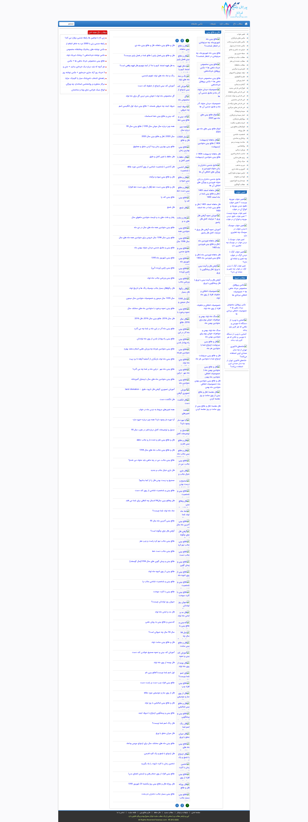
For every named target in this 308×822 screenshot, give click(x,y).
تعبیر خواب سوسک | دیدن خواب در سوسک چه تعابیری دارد (236, 242)
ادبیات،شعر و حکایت (237, 123)
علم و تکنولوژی (240, 76)
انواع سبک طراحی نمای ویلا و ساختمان (88, 90)
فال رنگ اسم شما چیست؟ (163, 723)
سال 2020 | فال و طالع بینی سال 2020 (158, 136)
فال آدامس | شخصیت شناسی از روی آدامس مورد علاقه (151, 166)
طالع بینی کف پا (168, 197)
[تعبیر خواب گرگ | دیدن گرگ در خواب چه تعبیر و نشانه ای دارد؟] (237, 256)
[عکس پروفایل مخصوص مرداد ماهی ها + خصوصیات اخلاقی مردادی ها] (237, 292)
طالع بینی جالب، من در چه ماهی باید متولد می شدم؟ (151, 460)
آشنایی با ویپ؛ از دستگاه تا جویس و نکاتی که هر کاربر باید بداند (236, 337)
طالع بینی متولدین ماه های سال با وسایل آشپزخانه (153, 379)
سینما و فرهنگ (240, 111)
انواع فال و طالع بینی (238, 126)
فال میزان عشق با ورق (165, 733)
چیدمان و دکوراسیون (237, 180)
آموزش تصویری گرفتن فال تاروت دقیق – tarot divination (150, 389)
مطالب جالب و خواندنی (236, 57)
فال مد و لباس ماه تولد (165, 612)
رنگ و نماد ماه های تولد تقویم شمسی (158, 75)
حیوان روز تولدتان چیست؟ (163, 601)
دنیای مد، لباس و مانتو (237, 49)
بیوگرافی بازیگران (239, 119)
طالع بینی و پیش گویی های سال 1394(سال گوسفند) (152, 561)
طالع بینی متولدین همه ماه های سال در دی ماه (154, 227)
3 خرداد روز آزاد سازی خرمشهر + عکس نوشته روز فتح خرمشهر (84, 72)
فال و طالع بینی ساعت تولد (163, 642)
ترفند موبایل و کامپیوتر (237, 72)
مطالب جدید (168, 812)
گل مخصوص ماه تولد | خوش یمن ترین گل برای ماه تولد (150, 96)
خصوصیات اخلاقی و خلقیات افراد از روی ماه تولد (208, 306)
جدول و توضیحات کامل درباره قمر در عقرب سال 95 (153, 429)
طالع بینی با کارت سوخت (164, 591)
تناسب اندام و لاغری (238, 153)
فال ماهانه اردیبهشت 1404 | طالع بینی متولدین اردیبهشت (207, 155)
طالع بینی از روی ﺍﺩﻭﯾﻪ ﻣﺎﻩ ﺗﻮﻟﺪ (161, 571)
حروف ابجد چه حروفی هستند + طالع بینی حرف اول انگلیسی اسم (147, 106)
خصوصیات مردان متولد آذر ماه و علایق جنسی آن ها (208, 105)
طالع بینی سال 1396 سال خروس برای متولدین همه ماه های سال (147, 237)
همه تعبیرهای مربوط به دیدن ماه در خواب (157, 409)
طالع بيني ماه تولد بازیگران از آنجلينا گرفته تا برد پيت (152, 359)
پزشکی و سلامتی (239, 138)
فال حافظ (157, 812)
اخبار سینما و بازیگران (237, 115)
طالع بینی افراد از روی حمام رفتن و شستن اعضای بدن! (151, 773)
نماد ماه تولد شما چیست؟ (163, 510)
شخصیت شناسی (239, 134)
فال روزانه (241, 130)
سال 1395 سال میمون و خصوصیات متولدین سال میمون (150, 298)
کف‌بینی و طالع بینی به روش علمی (160, 622)
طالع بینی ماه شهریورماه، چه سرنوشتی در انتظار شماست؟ (208, 54)
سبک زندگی (241, 161)
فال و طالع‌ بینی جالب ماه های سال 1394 (157, 450)
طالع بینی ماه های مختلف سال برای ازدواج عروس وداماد (150, 743)
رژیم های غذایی (239, 157)
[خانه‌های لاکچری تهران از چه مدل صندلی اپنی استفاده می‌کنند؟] (237, 351)
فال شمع (171, 207)
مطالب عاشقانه (240, 65)
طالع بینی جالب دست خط (163, 551)
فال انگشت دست (167, 399)
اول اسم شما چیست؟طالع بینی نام (160, 672)
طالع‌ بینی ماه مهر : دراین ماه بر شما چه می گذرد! (154, 369)
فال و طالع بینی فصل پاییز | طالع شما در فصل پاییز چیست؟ (149, 55)
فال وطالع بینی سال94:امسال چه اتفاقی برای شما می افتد (150, 500)
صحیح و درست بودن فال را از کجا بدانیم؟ (157, 480)
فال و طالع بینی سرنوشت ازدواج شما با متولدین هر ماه (208, 357)
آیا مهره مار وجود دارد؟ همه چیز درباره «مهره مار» (154, 419)
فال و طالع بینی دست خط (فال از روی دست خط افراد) (151, 187)
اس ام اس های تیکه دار (236, 103)
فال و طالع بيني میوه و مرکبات (162, 177)
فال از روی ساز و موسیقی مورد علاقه (159, 693)
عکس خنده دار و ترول (237, 45)
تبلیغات (213, 24)
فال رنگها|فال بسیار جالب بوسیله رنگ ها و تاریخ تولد (152, 288)
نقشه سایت (132, 812)
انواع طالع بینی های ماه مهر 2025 (208, 130)
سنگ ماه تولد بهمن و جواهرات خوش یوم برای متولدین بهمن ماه (210, 333)
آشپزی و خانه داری (238, 169)
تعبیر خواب (241, 34)
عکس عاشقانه (197, 24)
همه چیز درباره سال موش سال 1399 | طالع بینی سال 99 (150, 126)
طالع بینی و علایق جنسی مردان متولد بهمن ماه (154, 247)
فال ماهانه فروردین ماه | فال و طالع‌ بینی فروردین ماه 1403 (207, 256)
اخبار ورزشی (240, 80)
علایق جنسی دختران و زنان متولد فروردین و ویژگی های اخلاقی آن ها (208, 182)
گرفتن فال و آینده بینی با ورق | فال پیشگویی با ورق (207, 281)
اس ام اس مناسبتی (238, 99)
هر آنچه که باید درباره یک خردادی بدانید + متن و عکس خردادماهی (84, 67)
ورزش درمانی (240, 150)
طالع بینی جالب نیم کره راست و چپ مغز (157, 541)
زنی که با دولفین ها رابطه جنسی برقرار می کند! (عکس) (85, 38)
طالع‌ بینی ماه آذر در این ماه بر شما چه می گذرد (154, 328)
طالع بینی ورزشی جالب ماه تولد (161, 278)
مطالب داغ (238, 24)
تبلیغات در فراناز (182, 812)
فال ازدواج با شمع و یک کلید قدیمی (159, 753)
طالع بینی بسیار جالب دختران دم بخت (158, 794)
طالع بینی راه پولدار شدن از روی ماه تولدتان (156, 338)
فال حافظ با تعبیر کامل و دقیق (162, 156)
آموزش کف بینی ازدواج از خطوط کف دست (156, 86)
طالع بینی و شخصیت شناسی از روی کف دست (155, 490)
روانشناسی (241, 146)
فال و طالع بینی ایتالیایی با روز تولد (160, 703)
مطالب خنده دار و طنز (237, 61)
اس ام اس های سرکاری (236, 107)
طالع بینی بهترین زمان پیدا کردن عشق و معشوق (154, 146)
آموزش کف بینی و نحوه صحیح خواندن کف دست (153, 652)
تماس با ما (120, 812)
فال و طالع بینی (145, 812)
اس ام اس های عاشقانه (236, 92)
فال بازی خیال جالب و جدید (163, 470)
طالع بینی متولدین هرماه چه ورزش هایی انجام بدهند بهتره (149, 349)
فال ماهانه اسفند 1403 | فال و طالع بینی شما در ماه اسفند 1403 (207, 207)
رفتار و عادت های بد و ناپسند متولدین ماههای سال (153, 217)
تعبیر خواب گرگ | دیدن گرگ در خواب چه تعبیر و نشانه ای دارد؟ (236, 268)
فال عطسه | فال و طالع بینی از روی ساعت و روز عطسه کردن (207, 407)
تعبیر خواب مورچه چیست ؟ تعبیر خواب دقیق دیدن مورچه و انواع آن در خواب (236, 216)
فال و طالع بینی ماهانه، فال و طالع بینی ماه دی (155, 45)
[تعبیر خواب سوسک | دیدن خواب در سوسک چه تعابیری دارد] (237, 230)
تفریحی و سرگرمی (238, 69)
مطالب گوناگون (239, 184)
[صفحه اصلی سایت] (246, 24)
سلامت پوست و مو (238, 142)
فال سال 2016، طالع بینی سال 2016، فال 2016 (155, 318)
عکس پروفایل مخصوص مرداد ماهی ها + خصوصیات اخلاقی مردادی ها (237, 309)
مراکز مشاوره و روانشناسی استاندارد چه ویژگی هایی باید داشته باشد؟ (85, 84)
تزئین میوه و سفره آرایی (236, 173)
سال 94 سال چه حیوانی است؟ (162, 632)
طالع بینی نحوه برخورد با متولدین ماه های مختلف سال (151, 308)
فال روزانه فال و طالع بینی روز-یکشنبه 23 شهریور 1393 (151, 784)
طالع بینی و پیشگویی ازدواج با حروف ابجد (156, 713)
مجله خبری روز (240, 53)
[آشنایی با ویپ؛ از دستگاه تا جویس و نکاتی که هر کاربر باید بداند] (237, 324)
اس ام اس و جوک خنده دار (235, 96)
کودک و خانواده (239, 177)
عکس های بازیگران (238, 38)
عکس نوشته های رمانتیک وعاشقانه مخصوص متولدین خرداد (85, 49)
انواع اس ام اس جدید (237, 88)
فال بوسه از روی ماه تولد (164, 662)
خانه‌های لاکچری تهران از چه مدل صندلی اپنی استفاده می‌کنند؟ (236, 363)
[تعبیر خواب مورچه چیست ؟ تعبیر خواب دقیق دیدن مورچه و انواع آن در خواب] (237, 203)
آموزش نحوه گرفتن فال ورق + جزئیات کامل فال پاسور (207, 231)
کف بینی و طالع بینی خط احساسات (160, 116)
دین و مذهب (240, 165)
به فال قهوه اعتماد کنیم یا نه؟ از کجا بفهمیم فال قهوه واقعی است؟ (147, 65)
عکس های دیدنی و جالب (236, 42)
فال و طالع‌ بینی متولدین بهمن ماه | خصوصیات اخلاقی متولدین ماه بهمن (207, 384)
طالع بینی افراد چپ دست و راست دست (157, 682)
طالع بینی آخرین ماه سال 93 (162, 521)
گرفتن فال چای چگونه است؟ (162, 531)
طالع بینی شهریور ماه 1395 (163, 257)
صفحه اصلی (196, 812)
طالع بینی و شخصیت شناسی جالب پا (158, 581)
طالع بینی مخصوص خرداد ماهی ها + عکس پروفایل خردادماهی (209, 81)
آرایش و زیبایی (240, 84)
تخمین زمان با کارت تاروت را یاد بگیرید (158, 763)
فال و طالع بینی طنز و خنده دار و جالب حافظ (156, 440)
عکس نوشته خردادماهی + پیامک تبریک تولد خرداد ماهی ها (85, 55)
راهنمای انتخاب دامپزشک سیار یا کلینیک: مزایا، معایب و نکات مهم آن (85, 78)
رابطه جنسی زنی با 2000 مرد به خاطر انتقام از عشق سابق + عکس (85, 43)
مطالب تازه (224, 24)
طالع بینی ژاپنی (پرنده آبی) (163, 268)
